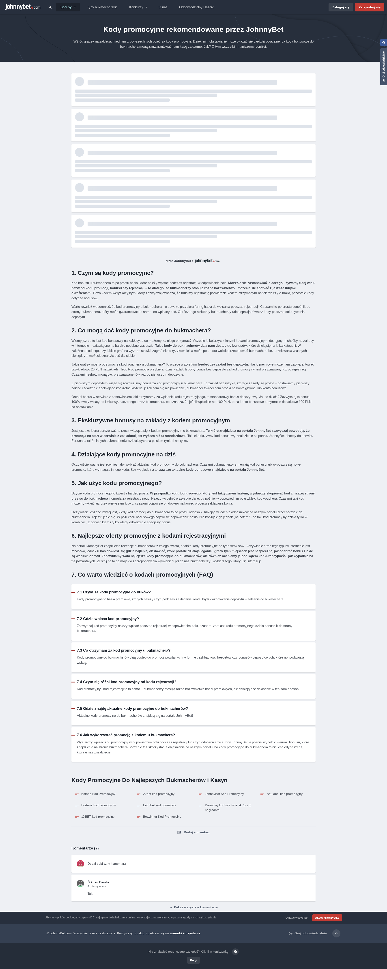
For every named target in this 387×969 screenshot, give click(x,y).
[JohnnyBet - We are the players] (22, 7)
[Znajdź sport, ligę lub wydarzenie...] (50, 7)
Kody (193, 960)
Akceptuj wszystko (327, 917)
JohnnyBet (182, 261)
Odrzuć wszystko (296, 917)
